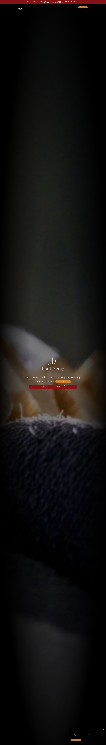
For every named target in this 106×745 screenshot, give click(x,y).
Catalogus (49, 7)
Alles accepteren (76, 740)
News (54, 7)
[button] (103, 729)
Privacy (87, 742)
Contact (59, 7)
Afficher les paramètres (97, 740)
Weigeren (85, 740)
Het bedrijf (30, 7)
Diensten (43, 7)
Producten (37, 7)
